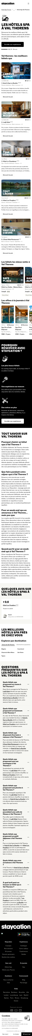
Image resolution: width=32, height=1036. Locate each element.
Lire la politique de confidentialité (10, 1028)
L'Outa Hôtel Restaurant (11, 744)
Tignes (3, 656)
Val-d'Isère (20, 652)
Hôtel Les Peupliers (9, 724)
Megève (3, 649)
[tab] (8, 645)
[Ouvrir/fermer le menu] (28, 3)
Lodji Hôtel (6, 691)
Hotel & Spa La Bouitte (10, 698)
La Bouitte (20, 902)
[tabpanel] (16, 652)
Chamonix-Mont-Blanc (7, 652)
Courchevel (20, 649)
